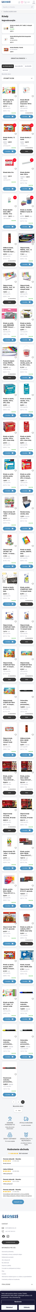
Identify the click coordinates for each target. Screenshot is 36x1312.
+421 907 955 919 (10, 1231)
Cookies (4, 1274)
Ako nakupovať (6, 1260)
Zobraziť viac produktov (18, 58)
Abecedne (5, 70)
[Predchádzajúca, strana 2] (18, 1102)
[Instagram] (7, 1236)
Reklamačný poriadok (7, 1257)
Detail (26, 151)
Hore (19, 1110)
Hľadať (32, 7)
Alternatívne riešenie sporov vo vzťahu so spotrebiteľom (17, 1276)
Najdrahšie (28, 66)
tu (19, 1297)
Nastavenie (18, 1301)
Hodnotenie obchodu (18, 1149)
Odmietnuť (9, 1307)
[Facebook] (3, 1236)
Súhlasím (27, 1307)
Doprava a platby (6, 1265)
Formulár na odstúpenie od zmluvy (11, 1268)
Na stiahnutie (5, 1262)
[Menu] (34, 2)
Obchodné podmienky (8, 1251)
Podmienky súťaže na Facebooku (11, 1279)
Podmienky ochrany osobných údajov (12, 1254)
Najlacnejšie (19, 66)
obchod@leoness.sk (10, 1228)
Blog (3, 1271)
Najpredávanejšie (8, 66)
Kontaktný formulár (10, 1242)
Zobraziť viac (18, 1202)
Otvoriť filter (8, 78)
